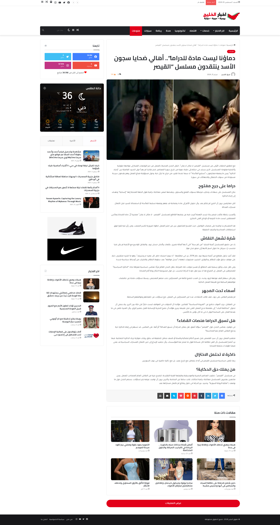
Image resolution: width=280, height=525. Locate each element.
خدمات (205, 30)
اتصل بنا (44, 520)
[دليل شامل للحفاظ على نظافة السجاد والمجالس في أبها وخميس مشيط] (216, 469)
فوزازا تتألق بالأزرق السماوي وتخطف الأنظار (131, 484)
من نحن (69, 520)
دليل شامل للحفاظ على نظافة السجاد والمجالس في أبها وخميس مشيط (217, 484)
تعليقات (51, 141)
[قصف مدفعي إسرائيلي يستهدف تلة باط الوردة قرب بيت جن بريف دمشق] (91, 296)
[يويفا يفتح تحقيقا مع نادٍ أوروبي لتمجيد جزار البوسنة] (91, 322)
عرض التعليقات (173, 503)
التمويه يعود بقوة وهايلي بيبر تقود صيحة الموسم (132, 446)
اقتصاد (193, 30)
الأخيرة (72, 141)
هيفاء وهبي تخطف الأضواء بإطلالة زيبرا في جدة (216, 446)
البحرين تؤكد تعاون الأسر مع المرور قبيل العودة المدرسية (64, 307)
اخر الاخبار (219, 30)
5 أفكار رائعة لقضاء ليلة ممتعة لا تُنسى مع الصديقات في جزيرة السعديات (72, 189)
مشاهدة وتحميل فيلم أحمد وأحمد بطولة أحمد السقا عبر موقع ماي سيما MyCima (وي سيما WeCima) (64, 154)
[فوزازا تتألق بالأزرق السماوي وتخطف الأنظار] (130, 469)
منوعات (136, 30)
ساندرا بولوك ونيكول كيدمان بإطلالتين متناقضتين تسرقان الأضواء (173, 484)
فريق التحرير (226, 75)
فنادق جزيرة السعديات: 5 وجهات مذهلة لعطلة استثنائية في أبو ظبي (72, 178)
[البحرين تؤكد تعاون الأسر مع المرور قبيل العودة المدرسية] (91, 309)
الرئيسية (233, 30)
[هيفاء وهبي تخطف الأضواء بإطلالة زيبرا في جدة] (216, 431)
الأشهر (93, 141)
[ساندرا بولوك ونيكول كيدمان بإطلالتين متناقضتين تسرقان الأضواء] (173, 469)
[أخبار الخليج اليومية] (221, 16)
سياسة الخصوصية (56, 520)
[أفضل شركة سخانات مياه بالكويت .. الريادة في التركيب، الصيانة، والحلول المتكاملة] (173, 431)
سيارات (148, 30)
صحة (168, 30)
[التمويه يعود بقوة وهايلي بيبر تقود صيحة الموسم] (130, 431)
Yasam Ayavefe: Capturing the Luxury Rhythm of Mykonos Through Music (63, 200)
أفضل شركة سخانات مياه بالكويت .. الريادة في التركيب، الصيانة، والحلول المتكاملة (175, 447)
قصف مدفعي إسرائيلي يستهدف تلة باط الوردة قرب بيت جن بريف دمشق (176, 3)
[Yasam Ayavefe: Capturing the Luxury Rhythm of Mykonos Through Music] (91, 202)
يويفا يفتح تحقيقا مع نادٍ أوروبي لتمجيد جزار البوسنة (65, 320)
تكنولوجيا (180, 30)
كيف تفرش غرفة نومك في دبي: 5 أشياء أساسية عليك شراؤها (73, 167)
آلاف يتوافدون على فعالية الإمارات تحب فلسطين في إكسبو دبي (65, 333)
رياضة (159, 30)
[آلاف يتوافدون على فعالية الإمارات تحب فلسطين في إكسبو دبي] (91, 335)
